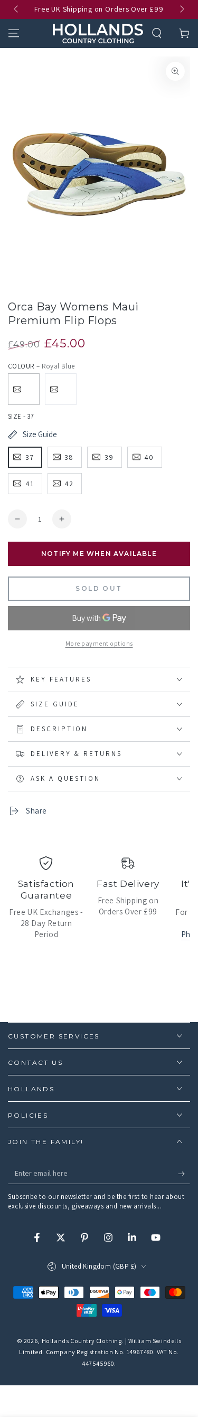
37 (29, 457)
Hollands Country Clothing (82, 1341)
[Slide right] (181, 9)
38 (68, 457)
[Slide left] (17, 9)
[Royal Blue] (24, 389)
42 (68, 483)
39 (109, 457)
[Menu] (13, 33)
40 (149, 457)
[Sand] (61, 389)
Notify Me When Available (99, 554)
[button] (157, 33)
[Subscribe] (184, 1173)
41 (29, 483)
